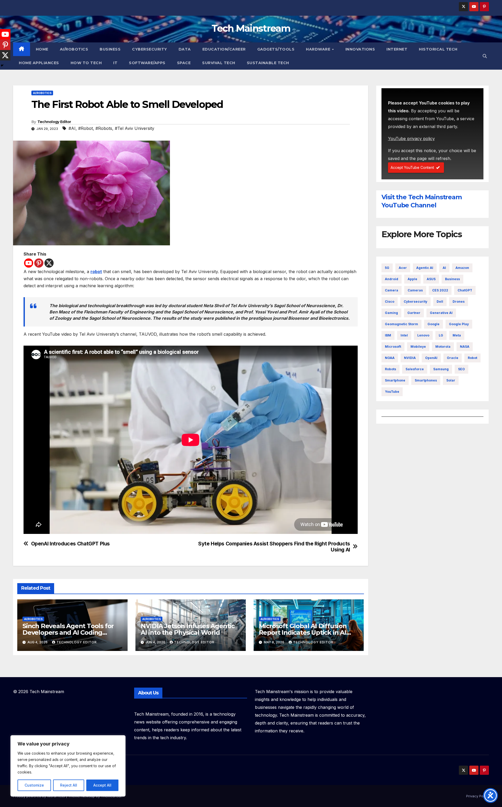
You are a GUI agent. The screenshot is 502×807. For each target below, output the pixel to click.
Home (42, 49)
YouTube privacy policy (411, 138)
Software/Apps (147, 62)
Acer (403, 268)
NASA (464, 347)
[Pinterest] (38, 263)
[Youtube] (28, 263)
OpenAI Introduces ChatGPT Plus (70, 544)
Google (433, 324)
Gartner (413, 313)
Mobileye (418, 347)
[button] (485, 56)
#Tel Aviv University (134, 128)
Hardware (319, 49)
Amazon (462, 268)
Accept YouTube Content (412, 167)
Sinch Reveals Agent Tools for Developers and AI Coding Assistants (68, 632)
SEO (461, 369)
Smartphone (395, 380)
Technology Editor (54, 121)
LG (441, 335)
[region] (68, 766)
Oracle (452, 358)
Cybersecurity (149, 49)
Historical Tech (438, 49)
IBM (388, 335)
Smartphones (426, 380)
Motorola (442, 347)
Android (391, 279)
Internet (396, 49)
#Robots (103, 128)
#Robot (85, 128)
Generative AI (441, 313)
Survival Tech (218, 62)
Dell (440, 301)
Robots (390, 369)
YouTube (392, 392)
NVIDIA (410, 358)
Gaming (391, 313)
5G (387, 268)
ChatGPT (465, 290)
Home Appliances (39, 62)
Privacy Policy (477, 796)
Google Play (459, 324)
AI (444, 268)
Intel (404, 335)
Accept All (102, 785)
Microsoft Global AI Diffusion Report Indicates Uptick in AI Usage (303, 632)
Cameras (415, 290)
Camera (391, 290)
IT (115, 62)
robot (96, 271)
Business (110, 49)
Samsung (441, 369)
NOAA (390, 358)
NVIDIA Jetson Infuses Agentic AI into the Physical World (188, 629)
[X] (49, 263)
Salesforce (415, 369)
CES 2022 (440, 290)
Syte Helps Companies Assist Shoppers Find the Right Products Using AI (274, 547)
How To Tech (86, 62)
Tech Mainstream (251, 28)
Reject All (68, 785)
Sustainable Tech (268, 62)
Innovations (360, 49)
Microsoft (393, 347)
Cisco (389, 301)
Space (184, 62)
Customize (34, 785)
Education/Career (224, 49)
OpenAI (431, 358)
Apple (412, 279)
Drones (459, 301)
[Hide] (2, 65)
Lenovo (423, 335)
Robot (472, 358)
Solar (450, 380)
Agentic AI (424, 268)
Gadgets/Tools (276, 49)
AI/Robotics (74, 49)
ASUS (431, 279)
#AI (72, 128)
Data (185, 49)
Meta (457, 335)
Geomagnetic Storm (401, 324)
